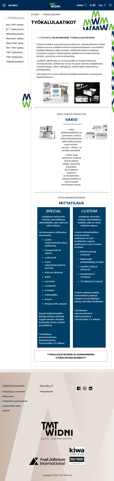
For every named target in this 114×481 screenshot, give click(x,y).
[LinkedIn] (91, 389)
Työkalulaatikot (16, 18)
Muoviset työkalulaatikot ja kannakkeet (16, 38)
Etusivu (35, 14)
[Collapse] (6, 18)
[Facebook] (79, 389)
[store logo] (55, 5)
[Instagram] (85, 389)
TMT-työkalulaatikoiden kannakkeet (16, 52)
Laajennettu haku (11, 406)
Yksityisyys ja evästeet (13, 391)
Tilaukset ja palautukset (14, 401)
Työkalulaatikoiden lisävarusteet (16, 61)
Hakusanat (8, 396)
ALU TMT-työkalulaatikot (16, 24)
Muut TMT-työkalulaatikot (16, 43)
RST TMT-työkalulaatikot (16, 47)
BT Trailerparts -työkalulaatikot (16, 29)
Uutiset (6, 410)
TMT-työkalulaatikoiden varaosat (16, 57)
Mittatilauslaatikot (16, 34)
